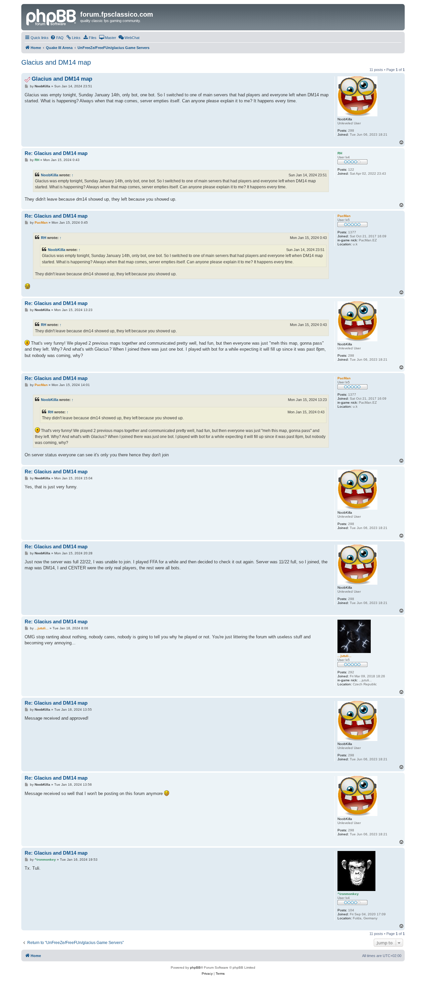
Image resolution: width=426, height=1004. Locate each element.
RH (43, 238)
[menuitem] (57, 38)
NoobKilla (49, 175)
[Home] (51, 16)
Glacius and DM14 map (56, 62)
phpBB (195, 967)
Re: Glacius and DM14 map (56, 153)
